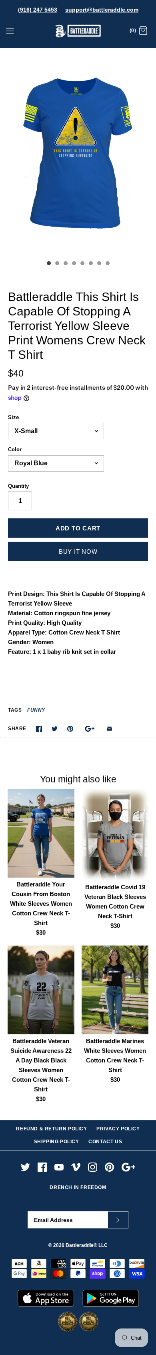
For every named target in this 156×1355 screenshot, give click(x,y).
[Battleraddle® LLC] (78, 31)
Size (13, 417)
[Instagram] (92, 1167)
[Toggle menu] (10, 30)
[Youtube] (59, 1167)
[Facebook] (42, 1167)
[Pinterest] (109, 1167)
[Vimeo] (75, 1167)
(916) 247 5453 (37, 9)
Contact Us (105, 1141)
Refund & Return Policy (51, 1129)
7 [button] (99, 264)
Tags (15, 710)
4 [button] (74, 264)
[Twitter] (25, 1167)
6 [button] (90, 264)
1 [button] (48, 264)
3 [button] (65, 264)
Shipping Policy (56, 1141)
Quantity (18, 486)
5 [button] (82, 264)
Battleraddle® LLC (87, 1245)
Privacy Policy (118, 1129)
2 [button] (57, 264)
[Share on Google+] (90, 729)
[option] (78, 152)
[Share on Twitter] (55, 729)
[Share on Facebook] (39, 729)
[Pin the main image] (70, 729)
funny (36, 710)
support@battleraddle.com (101, 9)
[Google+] (129, 1167)
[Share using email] (109, 729)
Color (15, 449)
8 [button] (107, 264)
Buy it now (78, 551)
